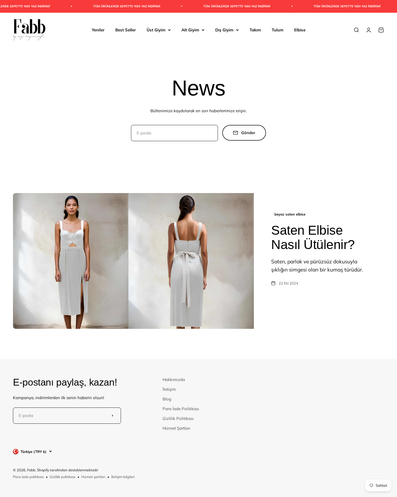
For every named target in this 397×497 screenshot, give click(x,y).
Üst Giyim (156, 29)
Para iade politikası (28, 477)
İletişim (169, 389)
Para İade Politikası (181, 408)
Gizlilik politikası (62, 477)
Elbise (299, 29)
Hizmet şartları (93, 477)
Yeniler (98, 29)
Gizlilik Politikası (178, 418)
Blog (167, 399)
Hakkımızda (174, 379)
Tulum (277, 29)
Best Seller (125, 29)
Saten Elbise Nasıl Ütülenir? (313, 237)
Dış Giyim (224, 29)
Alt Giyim (190, 29)
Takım (255, 29)
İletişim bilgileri (123, 477)
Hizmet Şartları (176, 428)
